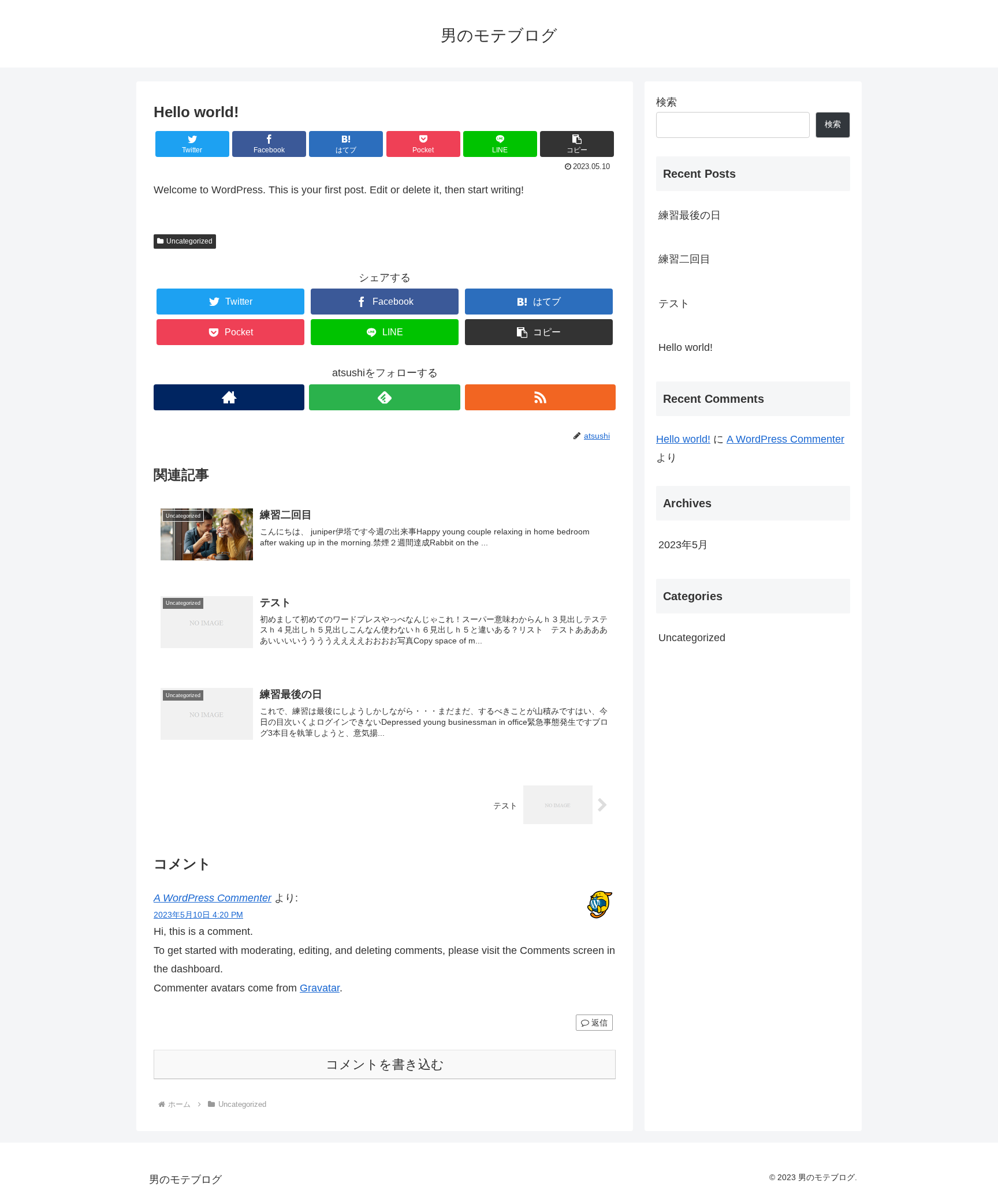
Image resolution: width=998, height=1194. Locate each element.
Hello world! (685, 347)
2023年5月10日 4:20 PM (198, 914)
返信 (598, 1022)
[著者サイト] (229, 397)
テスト (674, 303)
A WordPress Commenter (212, 898)
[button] (577, 144)
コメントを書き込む (385, 1064)
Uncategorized (189, 241)
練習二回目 (684, 259)
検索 (666, 102)
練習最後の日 (689, 215)
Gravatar (320, 988)
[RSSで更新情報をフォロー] (540, 397)
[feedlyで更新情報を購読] (384, 397)
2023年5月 (683, 545)
